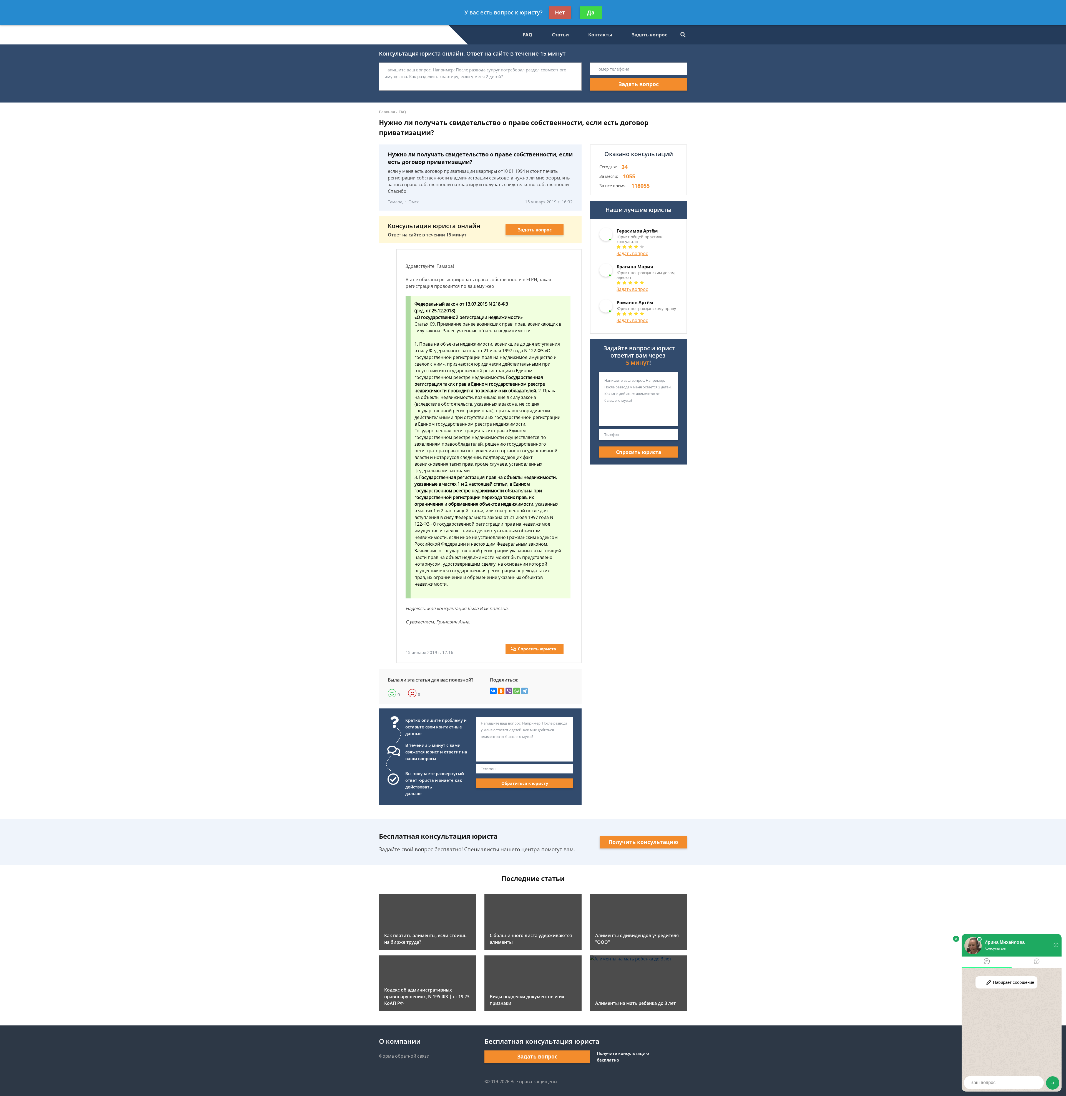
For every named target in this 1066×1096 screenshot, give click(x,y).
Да (590, 12)
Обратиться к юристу (524, 783)
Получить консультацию (643, 842)
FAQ (527, 34)
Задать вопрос (649, 34)
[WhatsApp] (516, 691)
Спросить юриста (537, 648)
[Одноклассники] (501, 691)
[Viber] (509, 691)
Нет (560, 12)
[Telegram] (524, 691)
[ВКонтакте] (493, 691)
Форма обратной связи (404, 1056)
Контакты (600, 34)
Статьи (560, 34)
